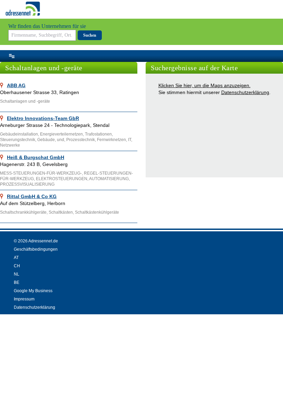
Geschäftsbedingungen (36, 249)
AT (16, 257)
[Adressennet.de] (23, 8)
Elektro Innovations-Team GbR (43, 118)
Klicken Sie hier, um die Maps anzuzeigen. (204, 85)
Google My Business (33, 290)
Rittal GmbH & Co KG (32, 196)
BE (16, 282)
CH (17, 265)
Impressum (24, 299)
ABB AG (16, 85)
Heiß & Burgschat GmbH (35, 157)
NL (16, 274)
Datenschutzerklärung (245, 92)
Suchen (89, 35)
